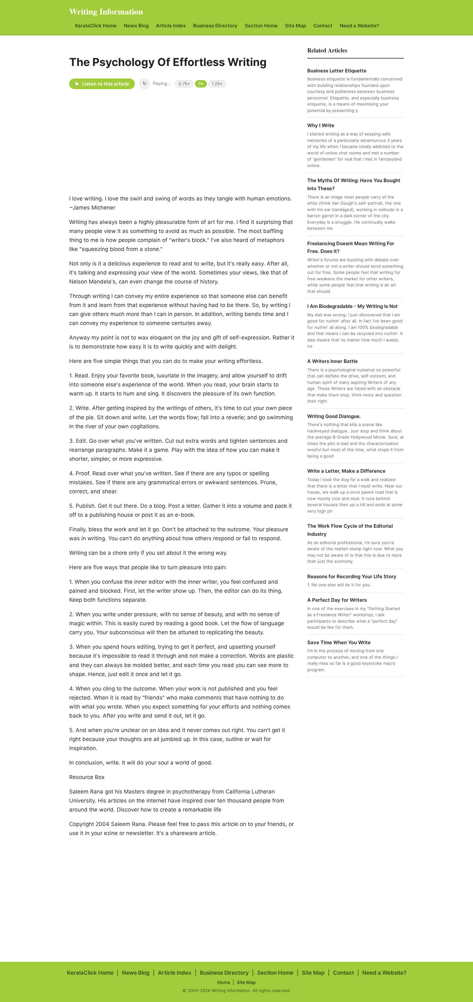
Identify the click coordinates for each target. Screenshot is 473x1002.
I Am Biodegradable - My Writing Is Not (352, 306)
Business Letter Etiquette (336, 71)
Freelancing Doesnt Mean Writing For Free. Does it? (350, 247)
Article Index (171, 26)
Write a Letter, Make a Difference (346, 471)
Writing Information (106, 11)
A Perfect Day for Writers (337, 600)
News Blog (136, 26)
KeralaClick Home (95, 26)
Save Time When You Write (339, 642)
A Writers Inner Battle (332, 361)
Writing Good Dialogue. (334, 416)
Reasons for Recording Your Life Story (351, 576)
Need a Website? (359, 26)
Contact (322, 26)
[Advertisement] (236, 141)
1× (201, 83)
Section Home (261, 26)
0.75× (184, 83)
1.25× (217, 83)
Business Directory (215, 26)
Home (223, 982)
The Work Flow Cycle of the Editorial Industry (350, 530)
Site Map (295, 26)
